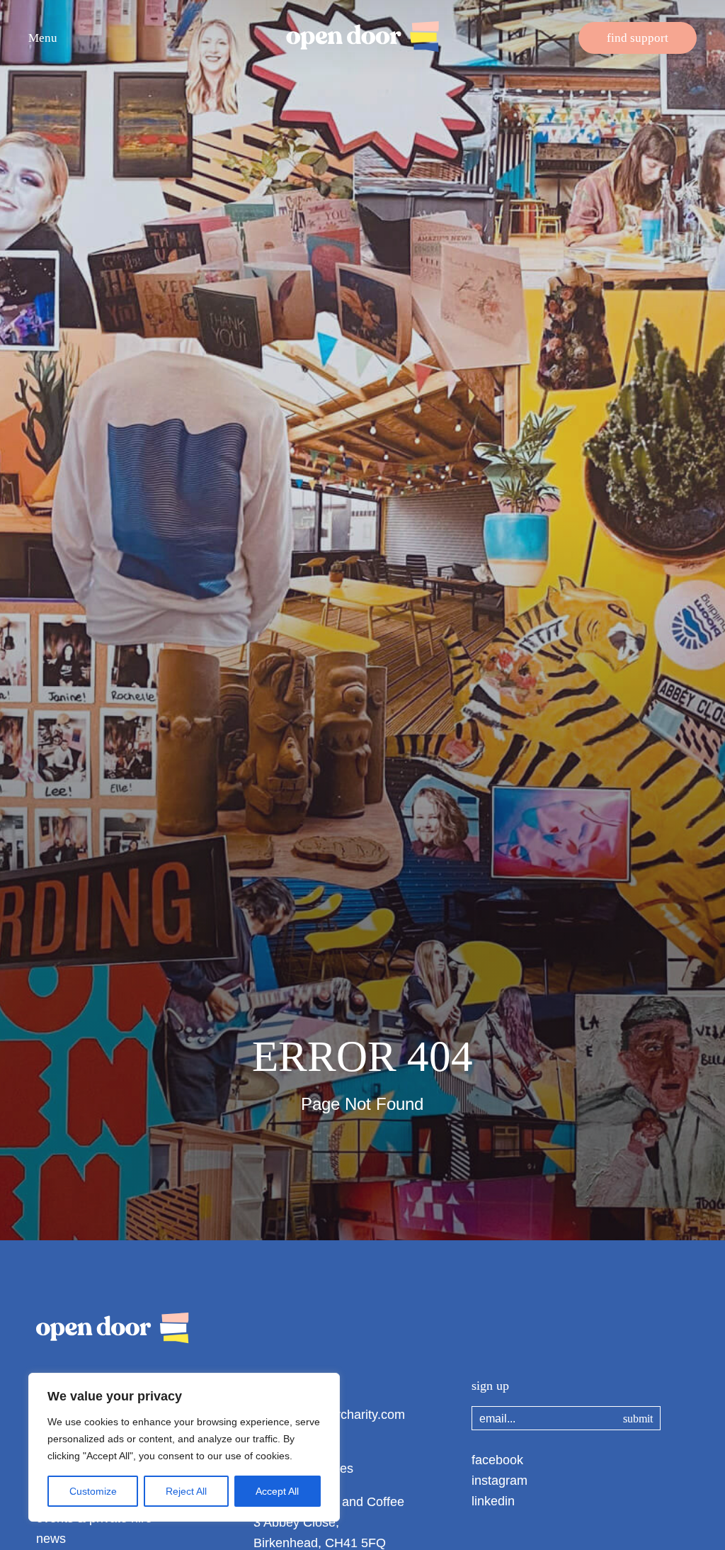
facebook (497, 1460)
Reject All (186, 1491)
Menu (42, 38)
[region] (184, 1447)
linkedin (493, 1501)
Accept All (277, 1491)
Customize (93, 1491)
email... (497, 1419)
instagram (499, 1480)
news (51, 1539)
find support (637, 38)
